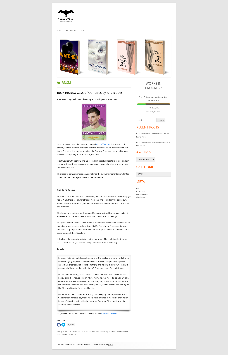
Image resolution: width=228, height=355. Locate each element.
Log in (138, 188)
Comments (142, 194)
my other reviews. (109, 313)
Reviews (65, 334)
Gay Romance (94, 331)
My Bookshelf (111, 331)
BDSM (86, 331)
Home (59, 30)
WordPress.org (142, 197)
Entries (140, 191)
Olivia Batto (76, 331)
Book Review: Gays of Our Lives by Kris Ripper (89, 92)
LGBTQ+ (102, 331)
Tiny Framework (101, 344)
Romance (72, 334)
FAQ (82, 30)
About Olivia (71, 30)
